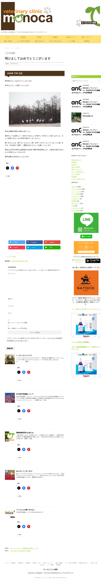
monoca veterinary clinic (19, 261)
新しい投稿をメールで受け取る (17, 328)
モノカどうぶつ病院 (50, 569)
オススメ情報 (75, 210)
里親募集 (86, 41)
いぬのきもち (75, 198)
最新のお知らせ (39, 41)
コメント (11, 273)
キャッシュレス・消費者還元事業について (24, 548)
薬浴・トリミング (87, 37)
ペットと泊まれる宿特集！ (80, 342)
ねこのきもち (75, 196)
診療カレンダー (70, 37)
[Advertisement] (20, 198)
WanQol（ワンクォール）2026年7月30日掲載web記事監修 (91, 104)
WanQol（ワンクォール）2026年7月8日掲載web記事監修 (91, 146)
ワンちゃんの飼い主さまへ (25, 510)
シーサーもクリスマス (24, 355)
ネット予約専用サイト (78, 172)
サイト (10, 313)
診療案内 (55, 37)
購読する (76, 76)
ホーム (8, 37)
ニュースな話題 (11, 256)
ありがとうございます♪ (24, 471)
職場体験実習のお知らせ (25, 432)
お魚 (72, 206)
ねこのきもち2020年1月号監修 (20, 551)
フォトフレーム (76, 208)
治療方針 (39, 37)
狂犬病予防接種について (25, 394)
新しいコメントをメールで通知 (17, 322)
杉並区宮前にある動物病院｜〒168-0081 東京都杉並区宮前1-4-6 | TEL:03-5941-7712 (50, 573)
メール (11, 306)
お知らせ (74, 187)
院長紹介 (23, 37)
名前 (10, 299)
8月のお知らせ (88, 116)
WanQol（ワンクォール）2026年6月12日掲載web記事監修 (91, 90)
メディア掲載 (71, 41)
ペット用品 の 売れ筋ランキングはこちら (86, 309)
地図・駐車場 (8, 41)
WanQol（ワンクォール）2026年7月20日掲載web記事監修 (91, 132)
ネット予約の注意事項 (23, 41)
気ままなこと (75, 203)
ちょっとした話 (76, 191)
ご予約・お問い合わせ (55, 41)
